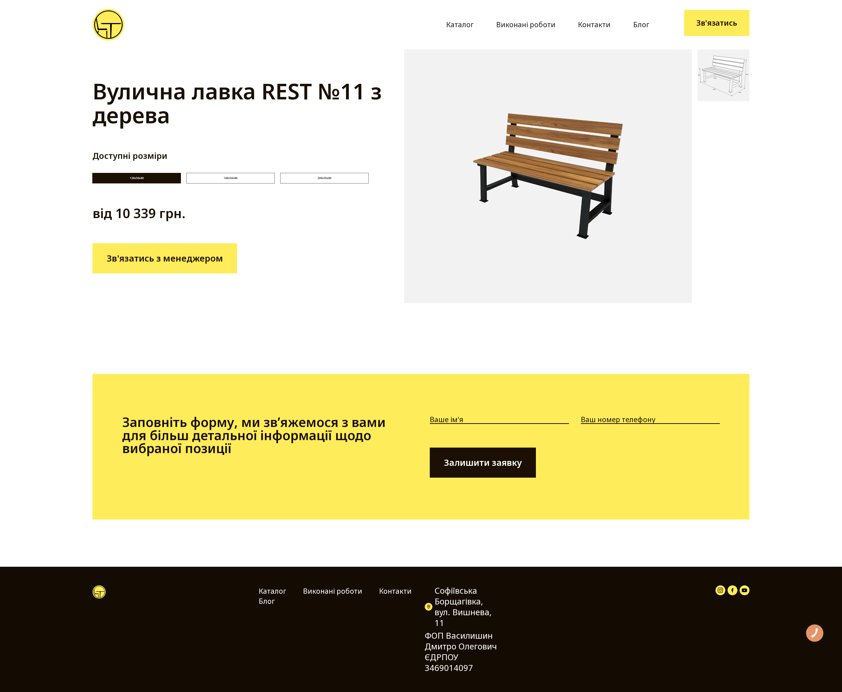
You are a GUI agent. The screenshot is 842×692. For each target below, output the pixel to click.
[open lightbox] (548, 176)
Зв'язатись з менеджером (165, 258)
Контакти (594, 24)
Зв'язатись (716, 23)
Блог (641, 24)
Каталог (460, 24)
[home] (108, 25)
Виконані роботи (525, 24)
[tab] (136, 178)
